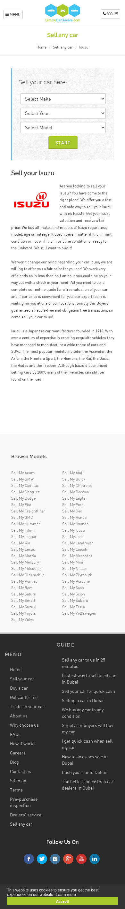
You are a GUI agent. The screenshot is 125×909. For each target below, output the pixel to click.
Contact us (20, 771)
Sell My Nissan (75, 568)
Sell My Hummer (25, 523)
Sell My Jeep (73, 536)
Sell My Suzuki (23, 606)
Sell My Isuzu (73, 530)
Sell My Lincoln (75, 549)
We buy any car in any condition (83, 713)
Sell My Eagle (73, 498)
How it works (23, 743)
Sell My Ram (22, 587)
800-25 (112, 13)
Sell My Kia (20, 543)
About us (19, 715)
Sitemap (18, 780)
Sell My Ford (73, 504)
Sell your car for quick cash (88, 691)
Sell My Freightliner (28, 511)
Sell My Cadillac (25, 485)
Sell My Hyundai (75, 523)
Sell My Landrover (77, 543)
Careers (18, 752)
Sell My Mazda (23, 555)
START (63, 142)
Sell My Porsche (76, 581)
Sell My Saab (73, 587)
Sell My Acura (23, 472)
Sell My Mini (72, 562)
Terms (16, 789)
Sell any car (63, 47)
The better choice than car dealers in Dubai (87, 785)
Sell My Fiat (21, 504)
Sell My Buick (73, 479)
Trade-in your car (27, 706)
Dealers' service (25, 814)
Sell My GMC (22, 517)
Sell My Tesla (73, 606)
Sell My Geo (72, 511)
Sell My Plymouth (77, 574)
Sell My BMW (22, 479)
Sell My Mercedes (77, 555)
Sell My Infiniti (23, 530)
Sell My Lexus (23, 549)
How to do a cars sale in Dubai (85, 760)
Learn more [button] (66, 894)
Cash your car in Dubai (84, 772)
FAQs (15, 734)
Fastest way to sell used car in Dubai (89, 679)
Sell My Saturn (23, 594)
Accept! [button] (62, 901)
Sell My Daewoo (75, 491)
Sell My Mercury (25, 562)
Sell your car (22, 678)
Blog (14, 762)
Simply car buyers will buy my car (87, 728)
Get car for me (24, 697)
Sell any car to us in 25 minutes (83, 663)
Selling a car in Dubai (83, 700)
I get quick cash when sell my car (87, 744)
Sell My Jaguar (24, 536)
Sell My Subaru (75, 600)
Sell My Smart (23, 600)
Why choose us (24, 725)
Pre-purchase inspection (24, 802)
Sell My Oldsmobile (28, 574)
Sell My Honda (74, 517)
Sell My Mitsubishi (27, 568)
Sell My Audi (72, 472)
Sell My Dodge (23, 498)
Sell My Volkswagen (79, 613)
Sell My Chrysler (25, 491)
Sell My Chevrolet (77, 485)
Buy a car (19, 688)
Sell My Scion (73, 594)
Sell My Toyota (23, 613)
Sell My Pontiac (24, 581)
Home (41, 47)
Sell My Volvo (22, 619)
